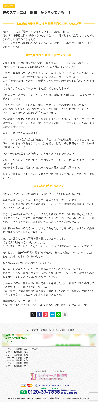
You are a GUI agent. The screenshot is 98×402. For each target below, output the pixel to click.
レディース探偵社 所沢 (17, 360)
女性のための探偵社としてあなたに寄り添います (49, 371)
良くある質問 (60, 330)
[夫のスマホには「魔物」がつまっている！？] (52, 314)
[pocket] (45, 314)
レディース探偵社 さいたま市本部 (22, 349)
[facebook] (39, 314)
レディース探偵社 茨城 (17, 354)
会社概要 (71, 330)
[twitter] (33, 314)
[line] (58, 314)
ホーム (26, 330)
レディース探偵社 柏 (16, 366)
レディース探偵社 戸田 (17, 357)
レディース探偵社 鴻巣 (17, 363)
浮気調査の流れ (46, 330)
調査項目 (35, 330)
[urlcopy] (65, 314)
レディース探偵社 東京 (17, 352)
